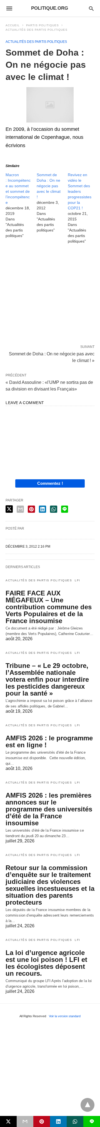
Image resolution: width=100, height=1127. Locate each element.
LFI (77, 580)
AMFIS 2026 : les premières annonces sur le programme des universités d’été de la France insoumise (49, 809)
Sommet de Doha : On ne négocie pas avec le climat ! (49, 186)
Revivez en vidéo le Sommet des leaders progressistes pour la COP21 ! (79, 191)
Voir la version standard (65, 1016)
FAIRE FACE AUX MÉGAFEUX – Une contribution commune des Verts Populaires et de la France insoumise (49, 606)
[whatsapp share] (53, 509)
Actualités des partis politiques (37, 29)
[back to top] (87, 1105)
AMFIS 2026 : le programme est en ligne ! (49, 741)
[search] (91, 8)
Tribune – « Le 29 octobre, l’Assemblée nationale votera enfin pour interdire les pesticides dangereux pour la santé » (47, 679)
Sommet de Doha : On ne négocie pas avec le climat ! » (51, 357)
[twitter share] (9, 509)
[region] (50, 295)
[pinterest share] (31, 509)
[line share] (64, 509)
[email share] (20, 509)
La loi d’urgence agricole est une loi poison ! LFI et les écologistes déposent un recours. (46, 963)
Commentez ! (50, 483)
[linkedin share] (42, 509)
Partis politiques (42, 25)
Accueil (13, 25)
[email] (25, 1121)
